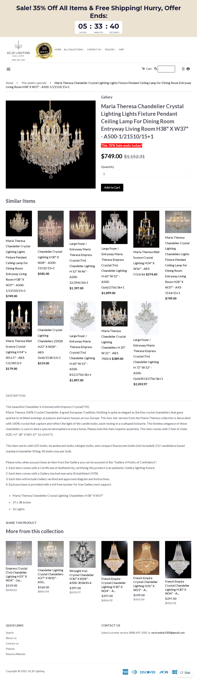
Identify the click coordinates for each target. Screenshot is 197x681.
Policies (109, 49)
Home (58, 49)
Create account (188, 68)
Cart (121, 49)
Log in (183, 69)
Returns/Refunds (15, 654)
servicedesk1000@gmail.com (168, 632)
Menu (9, 69)
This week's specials (34, 83)
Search (10, 632)
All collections (73, 49)
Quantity (107, 167)
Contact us (94, 49)
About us (11, 638)
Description (15, 395)
